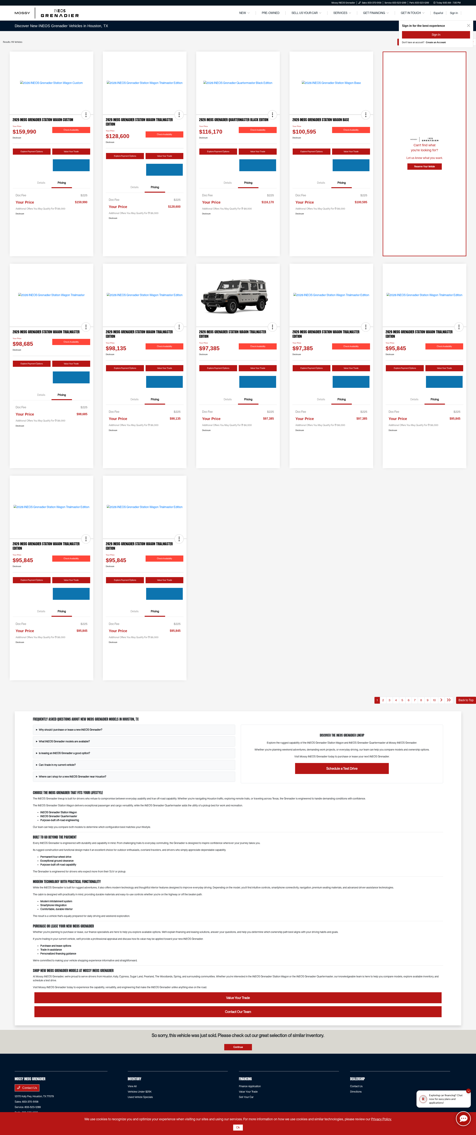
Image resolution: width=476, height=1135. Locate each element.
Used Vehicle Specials (140, 1097)
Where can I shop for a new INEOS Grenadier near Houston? (72, 776)
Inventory (134, 1079)
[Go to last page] (471, 42)
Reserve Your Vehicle (424, 166)
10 (457, 42)
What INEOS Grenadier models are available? (64, 741)
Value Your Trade (71, 151)
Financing (245, 1079)
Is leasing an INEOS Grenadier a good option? (64, 753)
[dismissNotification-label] (468, 1092)
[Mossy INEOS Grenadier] (47, 13)
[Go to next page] (464, 42)
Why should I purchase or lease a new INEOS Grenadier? (70, 729)
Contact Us (29, 1087)
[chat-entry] (463, 1118)
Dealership (357, 1079)
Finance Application (250, 1086)
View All (132, 1086)
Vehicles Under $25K (140, 1091)
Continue (238, 1047)
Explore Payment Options (32, 151)
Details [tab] (41, 182)
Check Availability (71, 130)
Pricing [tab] (62, 182)
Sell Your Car (246, 1097)
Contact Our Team (238, 1012)
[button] (86, 114)
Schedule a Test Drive (342, 768)
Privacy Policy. (381, 1119)
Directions (356, 1091)
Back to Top (466, 700)
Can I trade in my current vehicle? (57, 764)
